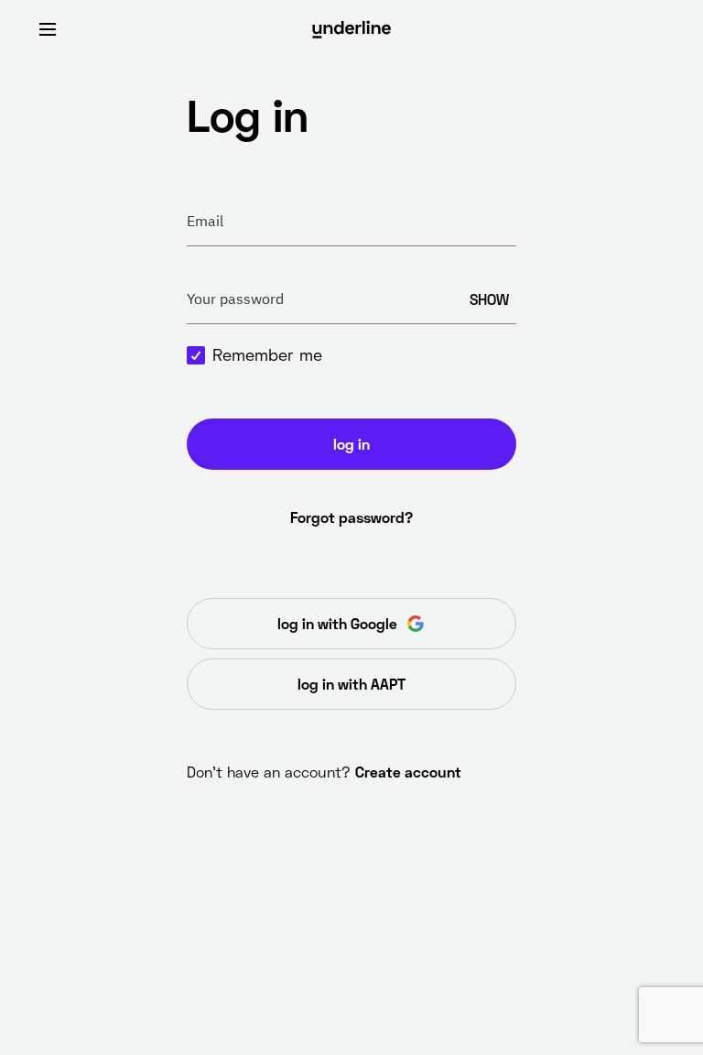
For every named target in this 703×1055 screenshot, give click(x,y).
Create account (408, 771)
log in (351, 443)
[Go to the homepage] (351, 29)
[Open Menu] (47, 29)
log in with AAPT (351, 683)
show (489, 299)
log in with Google (337, 623)
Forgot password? (351, 517)
